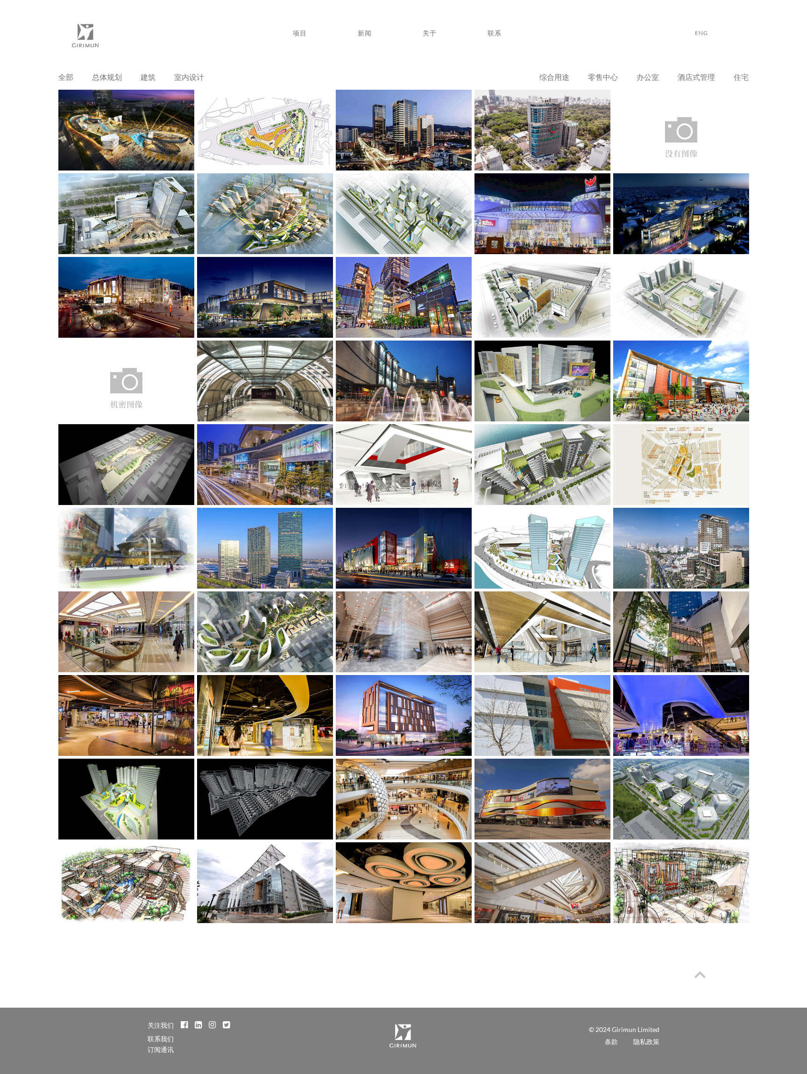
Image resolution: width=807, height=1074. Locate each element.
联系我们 (161, 1039)
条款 (611, 1042)
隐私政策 (646, 1042)
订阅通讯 (161, 1049)
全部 (65, 76)
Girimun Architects (85, 38)
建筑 (148, 76)
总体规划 (107, 76)
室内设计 (189, 76)
